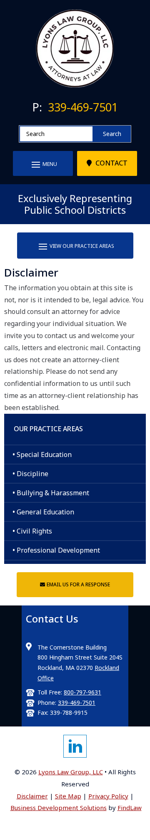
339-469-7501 (83, 107)
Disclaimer (32, 796)
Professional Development (58, 550)
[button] (43, 164)
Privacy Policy (108, 796)
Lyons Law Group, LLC (70, 772)
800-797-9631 (82, 692)
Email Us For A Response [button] (78, 584)
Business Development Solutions (58, 807)
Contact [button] (111, 163)
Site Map (68, 796)
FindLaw (130, 807)
